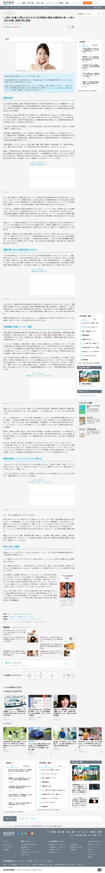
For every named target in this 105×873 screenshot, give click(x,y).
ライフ (34, 7)
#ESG (86, 395)
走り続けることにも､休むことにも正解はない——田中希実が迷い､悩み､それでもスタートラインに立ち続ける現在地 (90, 744)
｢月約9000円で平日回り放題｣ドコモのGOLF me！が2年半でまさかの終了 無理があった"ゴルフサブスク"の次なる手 (14, 744)
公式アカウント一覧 (39, 861)
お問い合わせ (81, 864)
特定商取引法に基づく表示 (46, 864)
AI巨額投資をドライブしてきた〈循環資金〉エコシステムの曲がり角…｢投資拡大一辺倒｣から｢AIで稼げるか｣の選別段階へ (79, 788)
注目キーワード (83, 391)
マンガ (47, 3)
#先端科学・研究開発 (18, 614)
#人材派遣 (81, 395)
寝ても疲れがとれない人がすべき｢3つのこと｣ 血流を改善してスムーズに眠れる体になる (14, 632)
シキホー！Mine (25, 854)
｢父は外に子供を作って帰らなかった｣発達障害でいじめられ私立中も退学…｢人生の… (90, 50)
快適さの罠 (90, 417)
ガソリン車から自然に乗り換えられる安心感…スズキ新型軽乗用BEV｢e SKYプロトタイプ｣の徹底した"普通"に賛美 (39, 746)
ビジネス (6, 7)
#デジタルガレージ (34, 619)
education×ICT (7, 844)
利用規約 (90, 857)
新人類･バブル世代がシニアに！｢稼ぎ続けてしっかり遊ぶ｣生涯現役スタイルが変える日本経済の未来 (65, 743)
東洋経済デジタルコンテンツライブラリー (32, 852)
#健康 (28, 614)
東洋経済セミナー (53, 852)
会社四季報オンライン (26, 847)
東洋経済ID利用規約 (59, 864)
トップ (18, 3)
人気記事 (82, 42)
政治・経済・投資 (16, 7)
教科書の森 (73, 849)
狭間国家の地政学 (91, 429)
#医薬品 (11, 616)
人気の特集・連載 (85, 316)
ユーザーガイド (92, 854)
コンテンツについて (93, 847)
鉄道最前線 (85, 359)
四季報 (61, 3)
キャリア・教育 (26, 7)
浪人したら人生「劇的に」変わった (91, 323)
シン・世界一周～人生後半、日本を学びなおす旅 (91, 343)
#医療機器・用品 (22, 616)
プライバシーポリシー (25, 864)
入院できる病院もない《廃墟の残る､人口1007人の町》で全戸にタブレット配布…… (91, 75)
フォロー (25, 27)
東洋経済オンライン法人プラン (57, 844)
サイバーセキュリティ (9, 847)
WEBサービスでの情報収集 (10, 864)
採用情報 (29, 861)
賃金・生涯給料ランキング (89, 331)
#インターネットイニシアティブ (17, 619)
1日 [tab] (84, 319)
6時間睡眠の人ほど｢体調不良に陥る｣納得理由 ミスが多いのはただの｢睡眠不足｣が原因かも (14, 653)
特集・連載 (31, 3)
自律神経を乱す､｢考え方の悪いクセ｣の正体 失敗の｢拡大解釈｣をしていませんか (51, 653)
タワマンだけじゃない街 (88, 355)
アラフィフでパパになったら (89, 327)
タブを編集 (98, 7)
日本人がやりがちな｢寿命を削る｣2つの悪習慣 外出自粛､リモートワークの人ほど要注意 (14, 639)
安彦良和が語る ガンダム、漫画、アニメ (91, 347)
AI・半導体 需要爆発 (85, 384)
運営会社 (22, 861)
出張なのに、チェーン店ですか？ (91, 351)
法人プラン (91, 852)
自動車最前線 (85, 335)
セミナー (53, 3)
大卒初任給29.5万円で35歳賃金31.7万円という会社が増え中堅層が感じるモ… (91, 66)
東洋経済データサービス (55, 849)
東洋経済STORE (25, 849)
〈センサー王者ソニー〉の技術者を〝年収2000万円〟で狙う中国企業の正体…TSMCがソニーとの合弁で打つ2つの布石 (79, 801)
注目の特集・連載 (84, 367)
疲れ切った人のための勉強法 (93, 406)
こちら (66, 605)
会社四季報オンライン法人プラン (57, 847)
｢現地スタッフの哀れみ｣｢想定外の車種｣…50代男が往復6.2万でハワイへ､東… (90, 83)
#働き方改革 (92, 395)
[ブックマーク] (69, 27)
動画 (42, 3)
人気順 (37, 3)
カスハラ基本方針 (71, 864)
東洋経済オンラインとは (84, 13)
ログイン (97, 3)
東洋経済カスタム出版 (76, 847)
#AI (31, 616)
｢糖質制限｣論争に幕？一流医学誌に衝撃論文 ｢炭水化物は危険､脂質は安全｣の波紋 (51, 646)
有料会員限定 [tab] (95, 45)
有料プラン (91, 849)
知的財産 (34, 864)
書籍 (67, 3)
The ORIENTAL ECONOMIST (28, 844)
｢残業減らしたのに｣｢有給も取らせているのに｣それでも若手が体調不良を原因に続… (90, 58)
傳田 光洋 (9, 27)
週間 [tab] (95, 319)
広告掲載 (49, 861)
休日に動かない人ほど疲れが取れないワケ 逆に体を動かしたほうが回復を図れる (51, 639)
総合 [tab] (84, 45)
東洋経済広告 (73, 844)
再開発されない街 (86, 339)
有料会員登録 (87, 3)
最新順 (24, 3)
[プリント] (73, 27)
